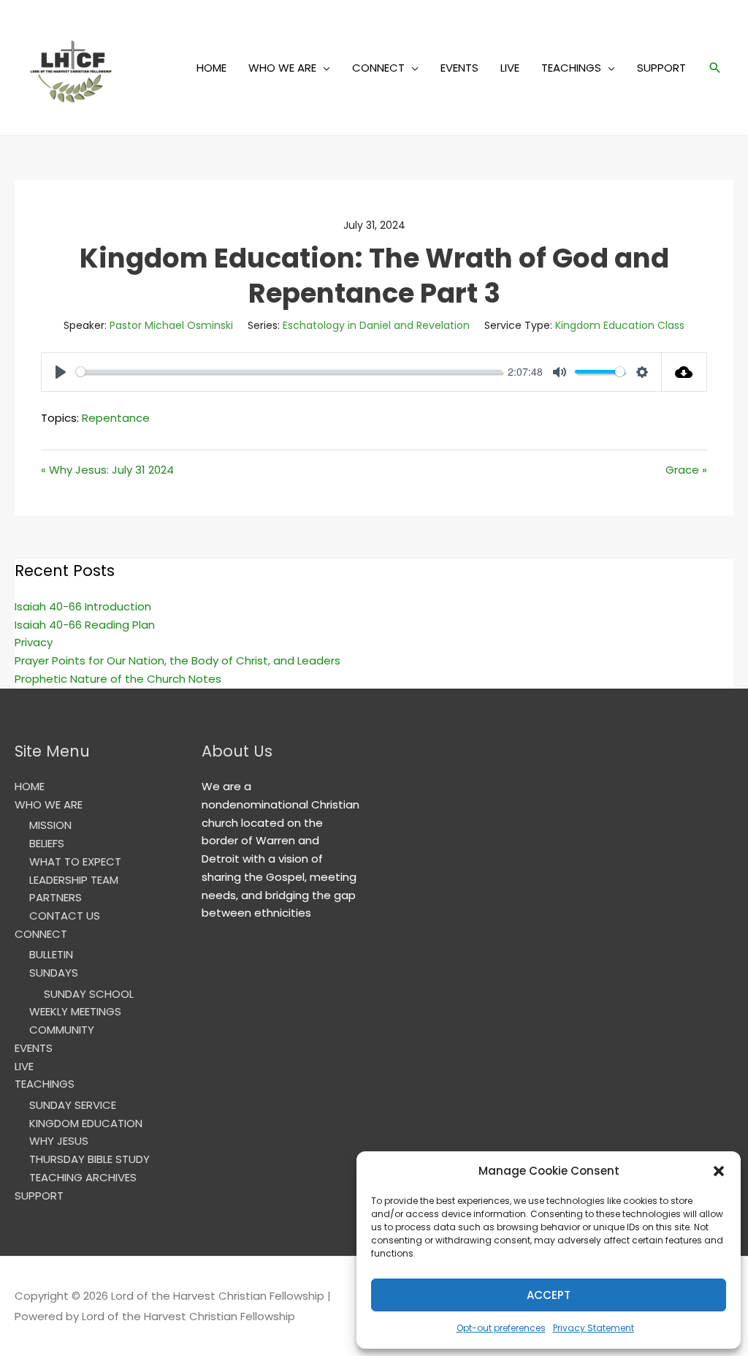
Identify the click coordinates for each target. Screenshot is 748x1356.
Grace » (686, 469)
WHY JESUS (58, 1140)
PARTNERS (55, 897)
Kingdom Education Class (619, 325)
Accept (548, 1295)
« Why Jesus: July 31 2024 (107, 469)
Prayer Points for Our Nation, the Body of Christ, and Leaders (177, 660)
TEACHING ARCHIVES (83, 1177)
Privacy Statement (593, 1328)
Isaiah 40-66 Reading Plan (85, 624)
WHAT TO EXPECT (75, 861)
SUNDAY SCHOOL (89, 993)
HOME (211, 67)
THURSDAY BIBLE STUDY (89, 1159)
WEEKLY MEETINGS (75, 1011)
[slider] (289, 372)
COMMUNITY (61, 1029)
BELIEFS (46, 843)
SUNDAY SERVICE (72, 1105)
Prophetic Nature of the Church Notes (118, 678)
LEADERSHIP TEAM (73, 879)
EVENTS (459, 67)
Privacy (34, 642)
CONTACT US (64, 915)
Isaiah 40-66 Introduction (83, 606)
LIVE (509, 67)
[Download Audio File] (685, 372)
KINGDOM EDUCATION (85, 1123)
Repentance (116, 417)
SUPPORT (661, 67)
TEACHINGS (571, 67)
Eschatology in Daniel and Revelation (376, 325)
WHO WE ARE (282, 67)
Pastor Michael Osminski (171, 325)
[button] (718, 1171)
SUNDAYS (53, 972)
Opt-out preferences (501, 1328)
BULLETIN (51, 954)
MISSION (50, 825)
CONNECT (378, 67)
